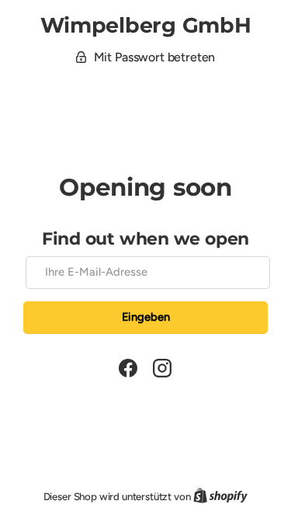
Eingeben (146, 317)
